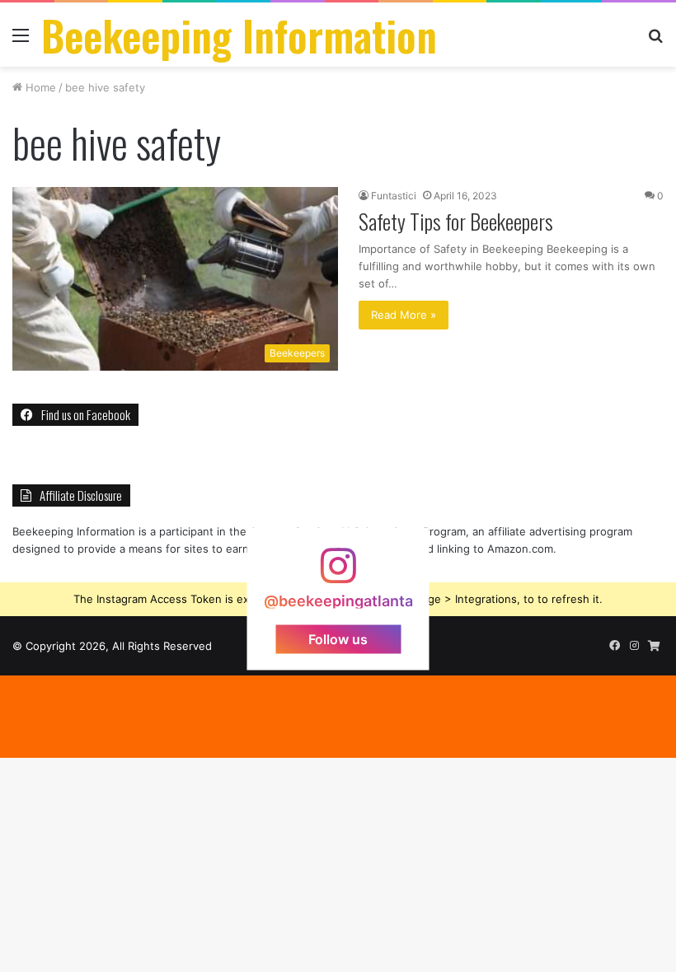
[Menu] (20, 40)
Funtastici (393, 195)
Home (39, 87)
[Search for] (655, 40)
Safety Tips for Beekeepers (456, 221)
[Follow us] (338, 573)
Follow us (338, 639)
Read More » (403, 314)
